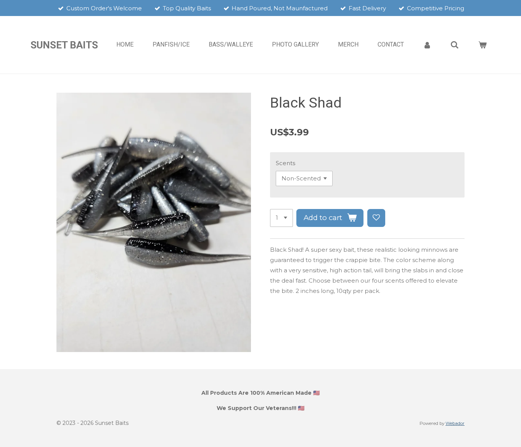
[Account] (427, 45)
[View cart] (482, 45)
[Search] (454, 45)
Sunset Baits (64, 45)
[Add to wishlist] (376, 218)
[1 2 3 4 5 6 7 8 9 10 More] (281, 218)
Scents (285, 163)
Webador (455, 423)
